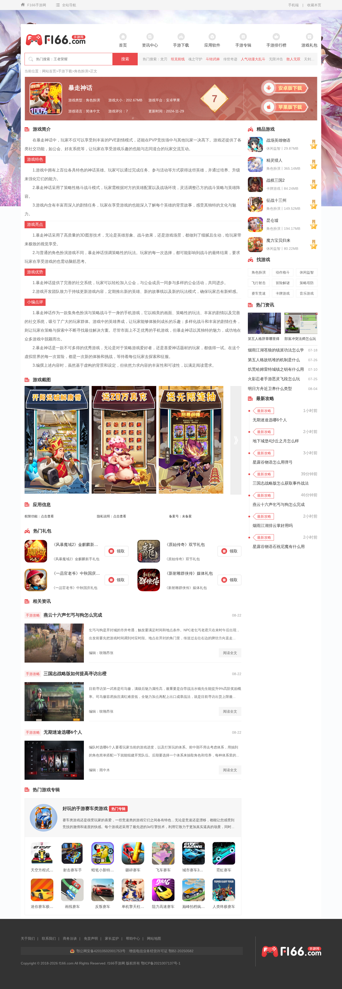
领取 (121, 551)
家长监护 (112, 938)
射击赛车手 (72, 870)
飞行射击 (259, 283)
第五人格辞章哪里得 (263, 339)
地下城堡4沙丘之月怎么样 (276, 441)
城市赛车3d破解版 (193, 870)
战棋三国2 (275, 180)
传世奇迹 (230, 59)
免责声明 (91, 938)
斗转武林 (213, 59)
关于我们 (28, 938)
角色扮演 (81, 71)
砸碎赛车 (132, 870)
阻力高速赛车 (163, 906)
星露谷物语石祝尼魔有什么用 (279, 546)
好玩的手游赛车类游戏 (94, 808)
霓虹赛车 (223, 870)
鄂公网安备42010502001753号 (100, 951)
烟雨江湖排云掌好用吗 (273, 525)
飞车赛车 (163, 870)
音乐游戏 (307, 293)
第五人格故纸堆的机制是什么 (274, 360)
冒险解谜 (283, 283)
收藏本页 (314, 5)
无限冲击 (276, 59)
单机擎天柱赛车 (133, 906)
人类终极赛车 (224, 906)
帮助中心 (133, 938)
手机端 (293, 5)
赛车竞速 (259, 293)
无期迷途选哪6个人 (63, 732)
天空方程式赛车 (42, 870)
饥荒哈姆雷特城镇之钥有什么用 (276, 369)
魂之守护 (195, 59)
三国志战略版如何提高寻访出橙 (75, 673)
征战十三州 (276, 200)
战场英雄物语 (278, 140)
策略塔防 (307, 283)
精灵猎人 (274, 160)
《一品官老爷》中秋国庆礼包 (76, 573)
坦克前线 (178, 59)
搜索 (125, 59)
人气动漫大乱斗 (253, 59)
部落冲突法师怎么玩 (300, 339)
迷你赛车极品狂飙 (42, 906)
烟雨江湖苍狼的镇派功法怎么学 (276, 350)
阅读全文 (230, 653)
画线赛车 (72, 906)
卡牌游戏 (283, 293)
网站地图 (154, 938)
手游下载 (65, 71)
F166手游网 (36, 5)
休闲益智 (307, 272)
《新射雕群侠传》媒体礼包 (189, 573)
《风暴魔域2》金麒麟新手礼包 (76, 544)
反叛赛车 (102, 906)
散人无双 (293, 59)
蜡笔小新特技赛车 (102, 870)
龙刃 (163, 59)
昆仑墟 (272, 220)
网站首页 (49, 71)
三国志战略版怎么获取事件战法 (281, 483)
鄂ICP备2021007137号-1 (161, 963)
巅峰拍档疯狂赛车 (193, 906)
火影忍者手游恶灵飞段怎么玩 (274, 379)
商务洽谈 (70, 938)
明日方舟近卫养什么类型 (270, 388)
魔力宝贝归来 (278, 240)
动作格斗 (283, 272)
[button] (235, 440)
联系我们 (49, 938)
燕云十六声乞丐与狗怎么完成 (73, 615)
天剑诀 (309, 59)
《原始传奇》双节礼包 (185, 544)
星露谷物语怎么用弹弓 (273, 462)
